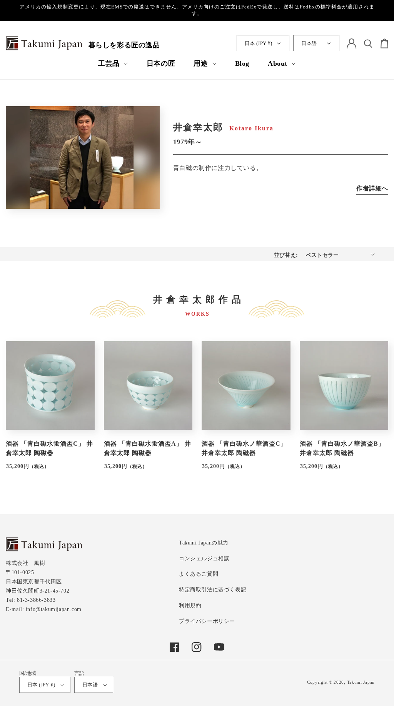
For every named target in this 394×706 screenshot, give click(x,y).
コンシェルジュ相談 (204, 558)
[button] (113, 64)
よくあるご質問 (198, 574)
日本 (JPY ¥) (258, 43)
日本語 (309, 43)
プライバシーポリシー (207, 621)
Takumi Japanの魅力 (204, 543)
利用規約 (190, 605)
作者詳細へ (372, 188)
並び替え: (286, 255)
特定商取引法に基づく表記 (212, 590)
